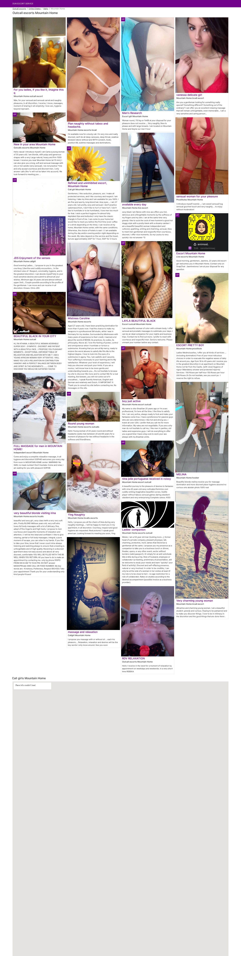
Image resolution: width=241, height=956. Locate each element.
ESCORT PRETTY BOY (190, 345)
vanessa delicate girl (189, 94)
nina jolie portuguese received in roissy (146, 478)
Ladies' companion (133, 529)
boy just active (131, 401)
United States (35, 8)
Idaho (45, 8)
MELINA (181, 474)
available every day (134, 204)
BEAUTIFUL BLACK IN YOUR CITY (35, 336)
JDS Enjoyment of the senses (32, 258)
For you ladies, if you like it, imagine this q (39, 91)
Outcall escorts (19, 8)
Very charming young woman (194, 600)
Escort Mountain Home (190, 253)
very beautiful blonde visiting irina (35, 513)
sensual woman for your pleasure (197, 196)
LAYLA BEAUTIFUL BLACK (139, 320)
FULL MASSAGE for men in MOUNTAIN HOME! (38, 447)
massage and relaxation (83, 632)
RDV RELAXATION (133, 658)
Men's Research (132, 113)
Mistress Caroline (79, 318)
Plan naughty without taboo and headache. (88, 125)
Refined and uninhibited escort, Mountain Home (87, 184)
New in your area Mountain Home (34, 144)
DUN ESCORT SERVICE (23, 3)
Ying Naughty (76, 514)
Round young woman (81, 423)
